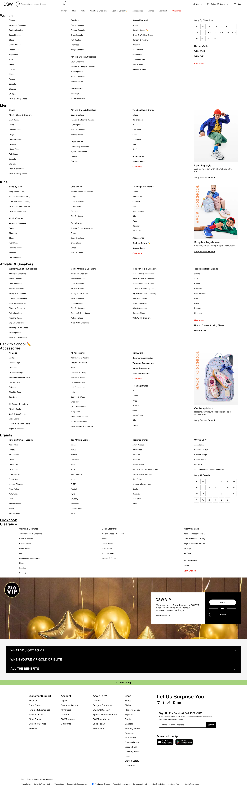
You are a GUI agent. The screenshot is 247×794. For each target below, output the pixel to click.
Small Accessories (78, 406)
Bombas (136, 405)
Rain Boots (13, 154)
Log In (64, 700)
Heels (11, 64)
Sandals (12, 84)
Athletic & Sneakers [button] (98, 10)
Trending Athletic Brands (206, 268)
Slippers (12, 89)
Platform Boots (132, 709)
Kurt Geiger (137, 479)
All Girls (187, 553)
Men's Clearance (109, 528)
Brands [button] (151, 10)
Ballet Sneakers (15, 278)
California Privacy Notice (42, 784)
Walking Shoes (77, 81)
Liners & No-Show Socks (19, 423)
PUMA (197, 303)
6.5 (227, 26)
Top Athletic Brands (80, 439)
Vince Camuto (15, 513)
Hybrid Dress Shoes (79, 151)
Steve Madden (15, 503)
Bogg (135, 400)
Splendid (136, 493)
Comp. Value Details (140, 784)
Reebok (197, 308)
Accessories (138, 156)
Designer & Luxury (78, 372)
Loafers (12, 69)
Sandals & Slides (109, 558)
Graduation (137, 54)
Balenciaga (137, 449)
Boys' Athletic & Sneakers (144, 278)
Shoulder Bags (15, 392)
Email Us (33, 700)
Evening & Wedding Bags (19, 377)
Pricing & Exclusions (158, 784)
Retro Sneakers (15, 313)
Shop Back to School (204, 177)
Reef (134, 149)
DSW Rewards (67, 719)
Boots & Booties (16, 30)
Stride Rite (137, 230)
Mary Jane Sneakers (17, 303)
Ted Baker (137, 498)
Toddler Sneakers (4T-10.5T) (144, 283)
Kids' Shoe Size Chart (18, 211)
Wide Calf (199, 56)
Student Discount (101, 709)
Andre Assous (138, 444)
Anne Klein (13, 444)
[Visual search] (64, 4)
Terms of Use (59, 784)
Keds (73, 464)
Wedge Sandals (77, 49)
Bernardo (136, 454)
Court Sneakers (77, 61)
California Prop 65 (175, 784)
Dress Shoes (14, 49)
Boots (11, 124)
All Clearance (190, 560)
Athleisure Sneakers (17, 273)
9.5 (221, 32)
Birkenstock (138, 119)
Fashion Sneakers (16, 288)
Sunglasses (75, 411)
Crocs (135, 134)
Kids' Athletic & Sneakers (145, 268)
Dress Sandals (77, 35)
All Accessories (78, 352)
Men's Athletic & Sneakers (83, 268)
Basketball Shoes (78, 278)
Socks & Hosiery (78, 98)
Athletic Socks (15, 409)
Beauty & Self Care (79, 362)
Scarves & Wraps (78, 397)
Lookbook (163, 10)
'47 (134, 390)
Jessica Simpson (16, 484)
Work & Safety (132, 760)
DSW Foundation (101, 719)
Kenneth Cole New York (142, 474)
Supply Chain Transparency (77, 784)
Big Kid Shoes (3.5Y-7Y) (19, 206)
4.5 (203, 26)
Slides (128, 705)
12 (209, 38)
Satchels (12, 387)
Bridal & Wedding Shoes (143, 35)
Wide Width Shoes (16, 168)
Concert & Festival (140, 39)
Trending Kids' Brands (143, 186)
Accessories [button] (138, 10)
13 (215, 38)
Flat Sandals (76, 39)
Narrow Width (201, 45)
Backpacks (13, 357)
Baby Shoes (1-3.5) (17, 191)
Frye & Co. (13, 479)
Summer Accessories (143, 357)
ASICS (197, 278)
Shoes (12, 20)
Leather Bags (14, 382)
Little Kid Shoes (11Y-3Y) (19, 201)
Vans (73, 513)
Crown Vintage (200, 454)
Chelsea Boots (132, 742)
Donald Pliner (138, 464)
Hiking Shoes (14, 149)
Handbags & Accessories (29, 558)
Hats (73, 392)
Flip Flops (75, 44)
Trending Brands (140, 385)
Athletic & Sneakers (17, 25)
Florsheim (137, 139)
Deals (186, 565)
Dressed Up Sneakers (80, 146)
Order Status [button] (35, 705)
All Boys (187, 548)
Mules (11, 74)
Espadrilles (13, 54)
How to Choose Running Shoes (209, 325)
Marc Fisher (14, 489)
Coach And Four (201, 449)
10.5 (234, 32)
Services (33, 728)
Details (180, 719)
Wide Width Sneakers (18, 337)
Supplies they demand (207, 242)
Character (13, 233)
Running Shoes (77, 71)
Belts (73, 367)
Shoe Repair (99, 723)
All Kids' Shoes (16, 218)
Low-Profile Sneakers (18, 298)
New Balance (138, 211)
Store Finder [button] (35, 719)
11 (197, 38)
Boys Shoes (76, 223)
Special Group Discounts (105, 714)
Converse (136, 201)
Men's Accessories (141, 368)
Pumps (12, 79)
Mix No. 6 (198, 464)
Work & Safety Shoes (18, 98)
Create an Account (70, 705)
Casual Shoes (14, 35)
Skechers (136, 225)
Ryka (73, 493)
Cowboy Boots (132, 751)
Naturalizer (13, 493)
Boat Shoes (14, 119)
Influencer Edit (139, 59)
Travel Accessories (79, 421)
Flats (11, 59)
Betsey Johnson (16, 449)
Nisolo (135, 489)
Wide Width (199, 51)
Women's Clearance (28, 528)
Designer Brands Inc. (103, 705)
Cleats (11, 238)
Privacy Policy (26, 784)
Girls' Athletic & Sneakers (143, 273)
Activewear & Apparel (80, 357)
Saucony (74, 498)
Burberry (136, 459)
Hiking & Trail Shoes (17, 293)
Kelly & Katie (200, 459)
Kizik (73, 469)
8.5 (209, 32)
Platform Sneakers (17, 308)
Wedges (12, 93)
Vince (135, 503)
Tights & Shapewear (17, 428)
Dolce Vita (13, 464)
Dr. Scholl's (13, 469)
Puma (135, 221)
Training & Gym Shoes (18, 327)
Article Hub (137, 25)
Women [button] (64, 10)
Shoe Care (75, 401)
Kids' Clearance (191, 528)
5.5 (215, 26)
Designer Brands (140, 439)
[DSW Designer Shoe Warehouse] (8, 3)
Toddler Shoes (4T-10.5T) (19, 196)
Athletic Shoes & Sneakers (83, 56)
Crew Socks (14, 418)
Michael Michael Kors (142, 484)
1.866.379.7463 (36, 714)
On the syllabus (203, 408)
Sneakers (129, 733)
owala (135, 425)
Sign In (223, 614)
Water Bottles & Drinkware (82, 426)
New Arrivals (138, 64)
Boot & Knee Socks (17, 414)
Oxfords (74, 161)
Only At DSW (200, 439)
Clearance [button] (176, 10)
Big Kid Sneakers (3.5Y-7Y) (144, 293)
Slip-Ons (12, 163)
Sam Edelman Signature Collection (209, 469)
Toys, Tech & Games (79, 416)
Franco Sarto (14, 474)
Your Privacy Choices (102, 784)
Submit (211, 724)
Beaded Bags (14, 362)
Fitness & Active (78, 382)
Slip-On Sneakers (78, 76)
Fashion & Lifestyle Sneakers (83, 66)
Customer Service (37, 723)
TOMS (11, 508)
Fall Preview (138, 49)
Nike (134, 144)
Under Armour (76, 508)
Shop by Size (15, 186)
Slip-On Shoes (77, 216)
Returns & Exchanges (39, 709)
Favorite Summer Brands (21, 439)
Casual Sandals (77, 25)
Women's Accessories (143, 363)
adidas (135, 115)
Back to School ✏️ (119, 10)
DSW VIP (65, 714)
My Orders (66, 709)
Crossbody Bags (16, 372)
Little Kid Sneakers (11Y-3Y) (144, 288)
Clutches (12, 367)
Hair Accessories (78, 387)
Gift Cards (66, 723)
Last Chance (190, 570)
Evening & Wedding (79, 377)
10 (228, 32)
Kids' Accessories (141, 373)
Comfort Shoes (15, 44)
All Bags (13, 352)
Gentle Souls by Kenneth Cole (145, 469)
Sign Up (222, 602)
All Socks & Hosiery (18, 404)
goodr (135, 410)
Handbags (75, 93)
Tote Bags (13, 397)
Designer (136, 44)
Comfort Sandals (78, 30)
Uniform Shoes (15, 257)
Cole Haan (137, 129)
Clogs (11, 39)
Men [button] (74, 10)
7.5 (197, 32)
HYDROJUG (138, 415)
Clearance (199, 63)
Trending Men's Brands (143, 109)
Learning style (202, 165)
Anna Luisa (199, 444)
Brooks (135, 124)
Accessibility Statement (121, 784)
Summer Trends (139, 69)
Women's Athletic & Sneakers (23, 268)
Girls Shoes (76, 186)
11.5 (203, 38)
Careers (96, 700)
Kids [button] (83, 10)
